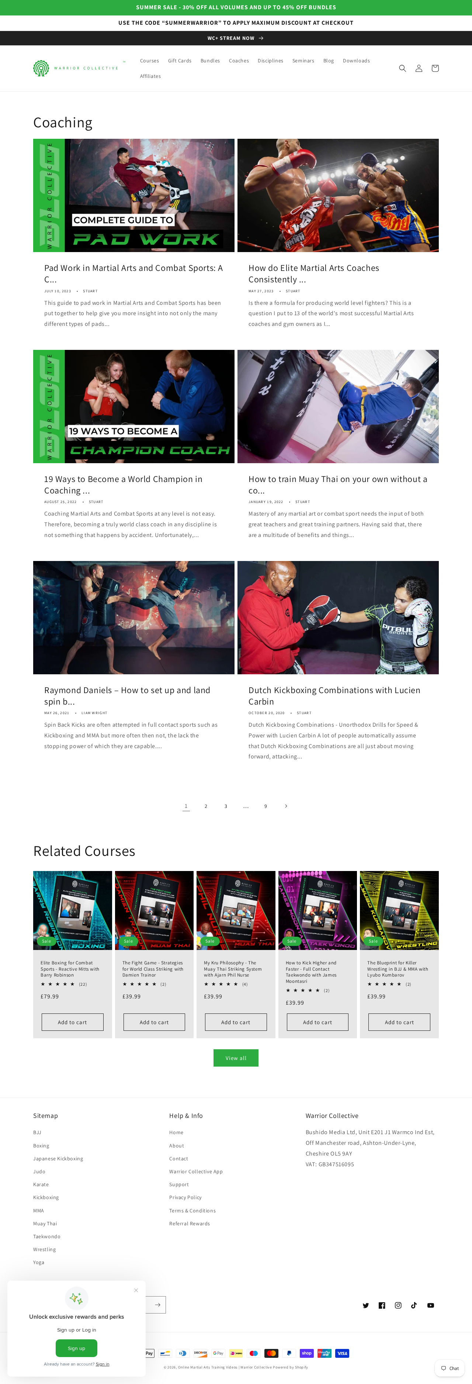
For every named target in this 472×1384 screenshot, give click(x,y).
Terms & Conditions (192, 1210)
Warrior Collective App (196, 1171)
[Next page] (286, 806)
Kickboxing (46, 1197)
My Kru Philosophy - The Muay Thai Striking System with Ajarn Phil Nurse (233, 969)
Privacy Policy (185, 1197)
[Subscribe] (157, 1305)
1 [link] (186, 806)
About (176, 1145)
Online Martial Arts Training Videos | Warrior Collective (225, 1367)
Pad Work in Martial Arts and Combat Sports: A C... (133, 273)
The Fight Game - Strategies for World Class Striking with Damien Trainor (153, 969)
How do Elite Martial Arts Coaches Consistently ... (314, 273)
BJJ (37, 1132)
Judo (39, 1171)
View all (236, 1057)
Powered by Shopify (290, 1367)
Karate (41, 1184)
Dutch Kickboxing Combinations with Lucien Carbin (335, 695)
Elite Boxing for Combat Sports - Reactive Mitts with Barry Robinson (70, 969)
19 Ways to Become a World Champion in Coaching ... (123, 484)
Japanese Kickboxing (58, 1158)
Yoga (38, 1262)
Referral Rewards (189, 1223)
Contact (178, 1158)
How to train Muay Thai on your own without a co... (338, 484)
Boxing (41, 1145)
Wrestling (44, 1249)
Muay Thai (45, 1223)
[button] (403, 68)
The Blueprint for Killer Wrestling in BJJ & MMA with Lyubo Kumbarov (397, 969)
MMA (38, 1210)
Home (176, 1132)
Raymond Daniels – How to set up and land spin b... (127, 695)
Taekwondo (46, 1236)
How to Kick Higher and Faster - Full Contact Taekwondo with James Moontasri (311, 972)
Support (179, 1184)
